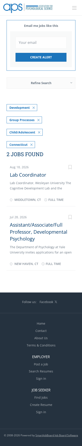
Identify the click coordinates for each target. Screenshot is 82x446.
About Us (41, 338)
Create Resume (41, 405)
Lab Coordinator (28, 174)
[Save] (70, 167)
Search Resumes (41, 371)
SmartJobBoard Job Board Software (56, 435)
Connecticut (18, 144)
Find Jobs (41, 397)
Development (19, 107)
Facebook (46, 302)
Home (41, 323)
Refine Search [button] (41, 83)
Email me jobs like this (41, 26)
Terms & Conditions (41, 345)
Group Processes (22, 120)
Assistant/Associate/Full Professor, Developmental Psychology (38, 231)
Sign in (41, 378)
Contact (41, 331)
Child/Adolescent (22, 132)
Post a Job (41, 364)
